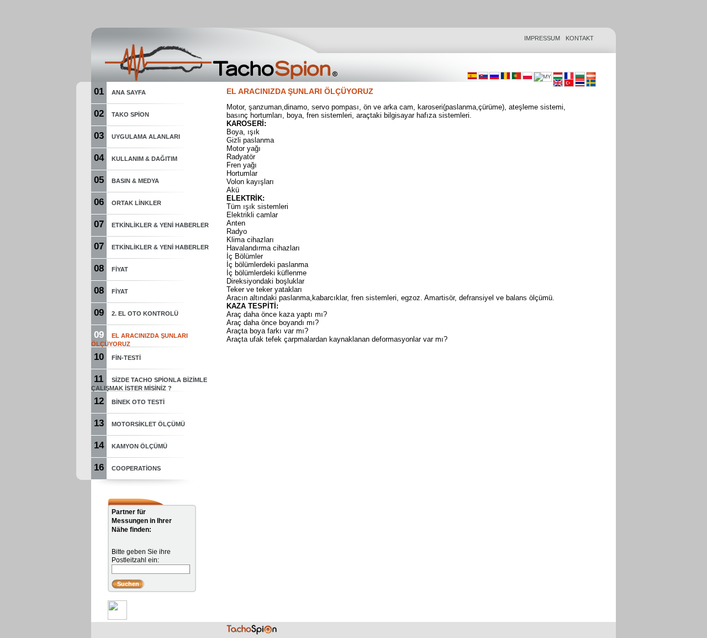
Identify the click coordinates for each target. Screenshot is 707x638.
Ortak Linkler (136, 203)
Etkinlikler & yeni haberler (160, 247)
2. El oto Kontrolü (145, 313)
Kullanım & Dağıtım (144, 158)
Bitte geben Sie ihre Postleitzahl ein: (141, 556)
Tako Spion (130, 114)
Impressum (542, 38)
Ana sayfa (129, 92)
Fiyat (120, 269)
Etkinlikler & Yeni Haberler (160, 225)
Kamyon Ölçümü (139, 446)
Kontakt (580, 38)
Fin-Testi (126, 357)
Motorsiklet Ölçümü (148, 424)
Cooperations (136, 468)
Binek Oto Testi (138, 402)
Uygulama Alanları (146, 136)
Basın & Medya (135, 180)
